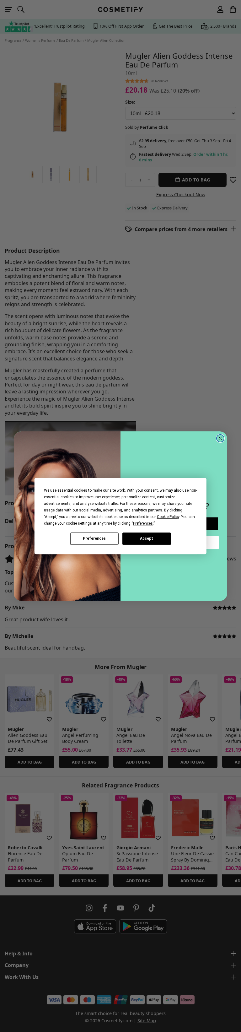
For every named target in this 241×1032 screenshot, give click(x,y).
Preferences (94, 538)
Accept (146, 538)
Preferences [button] (143, 523)
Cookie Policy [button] (168, 517)
